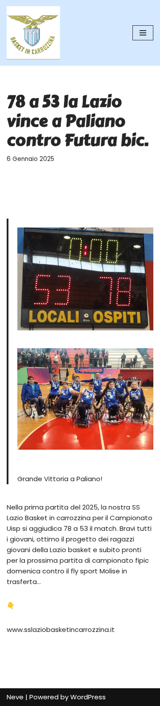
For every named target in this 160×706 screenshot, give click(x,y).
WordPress (88, 697)
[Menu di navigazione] (142, 32)
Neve (15, 697)
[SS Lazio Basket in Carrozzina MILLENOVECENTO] (33, 32)
